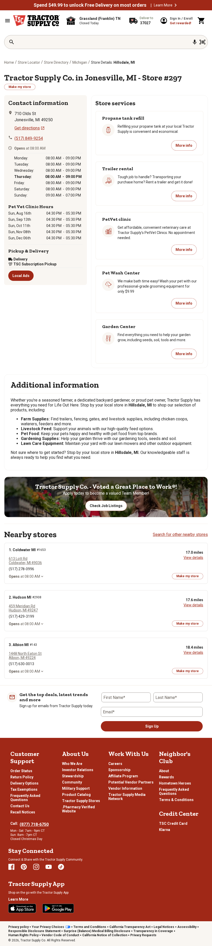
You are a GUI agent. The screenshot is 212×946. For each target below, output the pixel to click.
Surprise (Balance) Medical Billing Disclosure (97, 931)
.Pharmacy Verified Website (78, 809)
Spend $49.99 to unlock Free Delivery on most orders (90, 5)
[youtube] (49, 867)
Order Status (21, 771)
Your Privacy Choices (48, 926)
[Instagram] (36, 867)
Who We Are (72, 764)
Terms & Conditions (176, 800)
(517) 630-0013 (21, 664)
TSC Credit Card (173, 823)
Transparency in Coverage (153, 931)
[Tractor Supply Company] (36, 20)
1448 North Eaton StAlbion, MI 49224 (25, 655)
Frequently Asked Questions (25, 798)
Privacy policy (18, 926)
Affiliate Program (123, 776)
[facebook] (11, 867)
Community (72, 782)
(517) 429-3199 (21, 616)
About (164, 771)
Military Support (76, 788)
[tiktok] (61, 867)
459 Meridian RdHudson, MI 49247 (23, 608)
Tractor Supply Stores (81, 801)
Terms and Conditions (89, 926)
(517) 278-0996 (21, 569)
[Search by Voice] (195, 42)
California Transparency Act (129, 926)
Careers (115, 764)
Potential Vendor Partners (131, 782)
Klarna (164, 830)
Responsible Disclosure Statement (34, 931)
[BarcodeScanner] (202, 42)
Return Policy (21, 777)
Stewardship (73, 776)
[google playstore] (58, 908)
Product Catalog (76, 795)
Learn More (163, 5)
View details (193, 558)
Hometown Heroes (175, 783)
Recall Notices (22, 812)
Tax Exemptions (23, 789)
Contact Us (19, 806)
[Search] (11, 42)
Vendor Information (125, 788)
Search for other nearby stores (180, 534)
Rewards (166, 777)
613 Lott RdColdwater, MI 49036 (25, 561)
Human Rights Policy (23, 935)
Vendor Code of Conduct (60, 935)
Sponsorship (119, 770)
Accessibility (186, 926)
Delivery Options (24, 783)
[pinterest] (24, 867)
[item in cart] (201, 20)
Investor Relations (77, 770)
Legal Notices (164, 926)
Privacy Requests (143, 935)
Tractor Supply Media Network (127, 797)
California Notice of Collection (104, 935)
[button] (175, 5)
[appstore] (22, 908)
